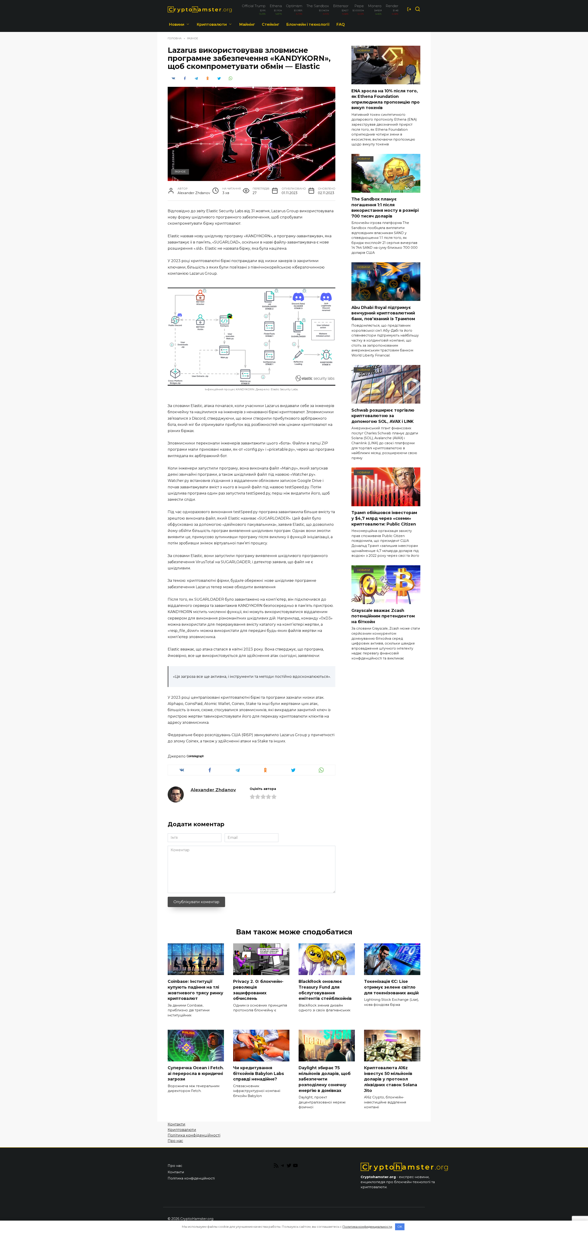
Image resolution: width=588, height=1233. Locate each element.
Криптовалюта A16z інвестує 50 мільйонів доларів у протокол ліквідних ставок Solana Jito (390, 1079)
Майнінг (247, 24)
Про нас (175, 1141)
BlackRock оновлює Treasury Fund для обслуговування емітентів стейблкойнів (325, 990)
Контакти (176, 1124)
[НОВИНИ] (385, 81)
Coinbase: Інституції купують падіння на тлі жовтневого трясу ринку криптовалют (195, 990)
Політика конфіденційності (194, 1135)
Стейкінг (270, 24)
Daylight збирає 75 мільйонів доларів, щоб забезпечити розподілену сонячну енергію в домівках (325, 1079)
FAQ (340, 24)
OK (399, 1226)
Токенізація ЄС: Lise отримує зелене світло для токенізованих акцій (391, 987)
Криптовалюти (212, 24)
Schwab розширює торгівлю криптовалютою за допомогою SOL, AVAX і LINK (382, 415)
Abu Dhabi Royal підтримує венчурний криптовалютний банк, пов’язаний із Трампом (383, 313)
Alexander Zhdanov (213, 789)
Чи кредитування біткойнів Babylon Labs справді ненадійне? (258, 1073)
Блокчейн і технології (308, 24)
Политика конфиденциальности (367, 1226)
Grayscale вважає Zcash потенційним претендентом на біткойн (383, 616)
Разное (180, 171)
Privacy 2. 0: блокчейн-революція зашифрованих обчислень (258, 990)
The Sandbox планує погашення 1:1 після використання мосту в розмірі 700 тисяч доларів (385, 207)
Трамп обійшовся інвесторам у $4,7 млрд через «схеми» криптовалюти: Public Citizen (384, 518)
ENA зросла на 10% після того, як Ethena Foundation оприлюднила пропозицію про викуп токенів (385, 99)
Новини (176, 24)
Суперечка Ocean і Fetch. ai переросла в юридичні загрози (196, 1073)
